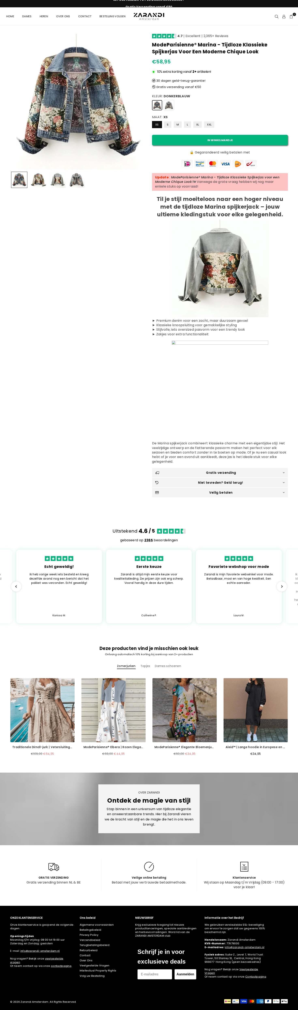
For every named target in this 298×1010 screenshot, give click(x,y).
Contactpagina (255, 977)
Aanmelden (185, 974)
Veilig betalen (221, 492)
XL (197, 125)
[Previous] (15, 101)
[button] (291, 16)
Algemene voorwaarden (97, 925)
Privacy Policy (89, 935)
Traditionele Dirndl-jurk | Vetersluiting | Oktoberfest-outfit (42, 747)
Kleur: (171, 96)
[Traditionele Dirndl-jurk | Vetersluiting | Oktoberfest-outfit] (42, 710)
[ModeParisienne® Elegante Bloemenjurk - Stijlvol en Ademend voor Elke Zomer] (184, 710)
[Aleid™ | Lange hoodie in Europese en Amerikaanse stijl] (256, 710)
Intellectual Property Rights (98, 970)
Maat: (160, 117)
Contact (85, 955)
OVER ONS (63, 16)
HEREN (44, 16)
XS (157, 125)
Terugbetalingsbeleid (94, 945)
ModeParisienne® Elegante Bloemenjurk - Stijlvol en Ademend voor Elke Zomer (184, 747)
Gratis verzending (221, 473)
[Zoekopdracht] (276, 16)
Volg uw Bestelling (92, 976)
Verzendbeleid (90, 940)
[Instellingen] (284, 16)
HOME (10, 16)
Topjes (145, 666)
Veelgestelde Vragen (94, 965)
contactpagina (61, 966)
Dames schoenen (168, 666)
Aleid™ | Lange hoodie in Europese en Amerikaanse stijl (256, 747)
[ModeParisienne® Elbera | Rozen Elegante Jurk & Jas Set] (113, 710)
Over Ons (86, 960)
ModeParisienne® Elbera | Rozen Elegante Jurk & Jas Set (114, 747)
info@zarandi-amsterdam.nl (40, 951)
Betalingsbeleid (90, 930)
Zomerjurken (126, 666)
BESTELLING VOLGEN (112, 16)
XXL (209, 125)
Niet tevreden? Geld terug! (220, 482)
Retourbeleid (89, 950)
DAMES (27, 16)
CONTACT (84, 16)
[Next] (140, 101)
